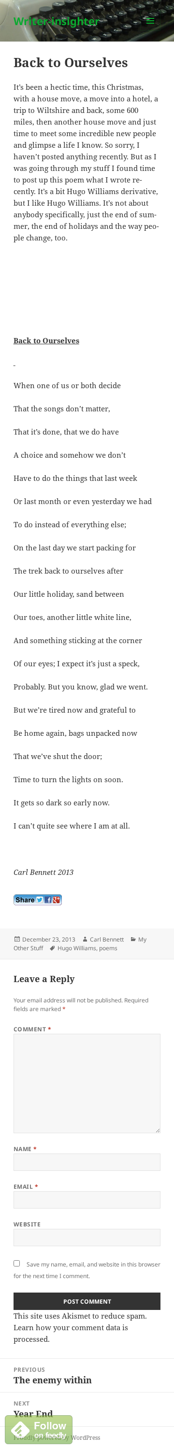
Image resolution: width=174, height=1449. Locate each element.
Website (27, 1224)
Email (26, 1186)
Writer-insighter (57, 21)
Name (25, 1149)
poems (108, 948)
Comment (32, 1029)
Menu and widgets (150, 30)
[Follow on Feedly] (38, 1429)
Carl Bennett (107, 939)
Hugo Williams (77, 948)
